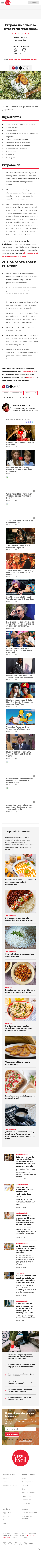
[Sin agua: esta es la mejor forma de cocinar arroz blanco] (20, 901)
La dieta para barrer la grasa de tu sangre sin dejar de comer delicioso (26, 1249)
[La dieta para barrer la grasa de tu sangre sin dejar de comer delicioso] (9, 1246)
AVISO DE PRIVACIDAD (25, 1441)
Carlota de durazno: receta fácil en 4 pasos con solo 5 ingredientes (20, 882)
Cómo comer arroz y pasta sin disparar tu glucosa (19, 1398)
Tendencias (20, 1273)
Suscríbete (33, 2)
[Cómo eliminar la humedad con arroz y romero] (20, 937)
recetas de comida (29, 60)
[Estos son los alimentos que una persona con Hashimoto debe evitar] (9, 1187)
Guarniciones (14, 60)
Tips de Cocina (10, 915)
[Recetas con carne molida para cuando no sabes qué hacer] (20, 973)
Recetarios (9, 987)
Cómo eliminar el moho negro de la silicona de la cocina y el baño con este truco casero (21, 1366)
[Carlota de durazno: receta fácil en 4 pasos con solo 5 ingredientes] (20, 865)
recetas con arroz (26, 397)
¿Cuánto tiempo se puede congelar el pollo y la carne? (21, 1382)
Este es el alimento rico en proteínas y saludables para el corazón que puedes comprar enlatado (25, 1161)
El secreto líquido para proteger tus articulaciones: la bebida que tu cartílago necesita (24, 1308)
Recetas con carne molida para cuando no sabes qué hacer (20, 991)
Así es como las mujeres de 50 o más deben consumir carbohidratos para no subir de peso (25, 1220)
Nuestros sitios (28, 1475)
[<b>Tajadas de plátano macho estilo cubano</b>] (20, 1047)
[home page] (8, 2)
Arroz (5, 393)
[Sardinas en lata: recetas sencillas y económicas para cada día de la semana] (20, 1009)
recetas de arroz (9, 397)
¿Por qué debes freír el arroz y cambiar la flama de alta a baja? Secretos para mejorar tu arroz (20, 1135)
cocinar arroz (31, 393)
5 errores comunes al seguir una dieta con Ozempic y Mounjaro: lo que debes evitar (26, 1279)
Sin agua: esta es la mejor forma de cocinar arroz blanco (19, 919)
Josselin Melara (20, 40)
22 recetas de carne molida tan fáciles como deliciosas (20, 1390)
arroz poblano (17, 393)
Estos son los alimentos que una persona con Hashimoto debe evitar (24, 1191)
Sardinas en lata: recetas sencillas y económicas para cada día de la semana (18, 1028)
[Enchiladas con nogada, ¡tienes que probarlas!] (20, 1081)
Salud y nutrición (22, 1154)
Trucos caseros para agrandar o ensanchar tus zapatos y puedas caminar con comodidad (20, 1356)
